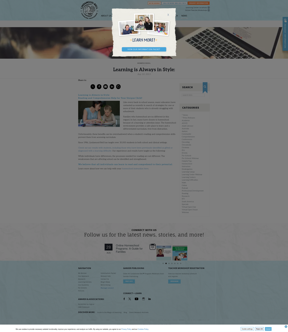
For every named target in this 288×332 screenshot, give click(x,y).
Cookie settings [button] (247, 329)
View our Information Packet (144, 49)
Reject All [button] (259, 329)
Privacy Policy (126, 329)
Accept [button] (268, 329)
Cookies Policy (143, 329)
